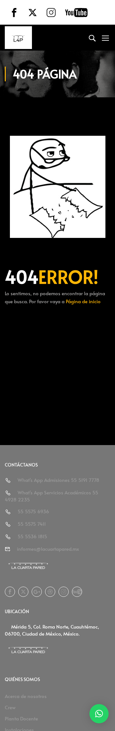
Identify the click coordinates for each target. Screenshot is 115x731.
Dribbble (50, 592)
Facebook (10, 592)
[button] (99, 713)
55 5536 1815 (32, 536)
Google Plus (37, 592)
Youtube (77, 592)
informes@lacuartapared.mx (48, 548)
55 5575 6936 (33, 511)
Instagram (63, 592)
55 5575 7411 (32, 523)
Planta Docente (21, 718)
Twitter (23, 592)
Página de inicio (83, 301)
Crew (10, 707)
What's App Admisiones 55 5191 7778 (58, 479)
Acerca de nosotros (26, 696)
